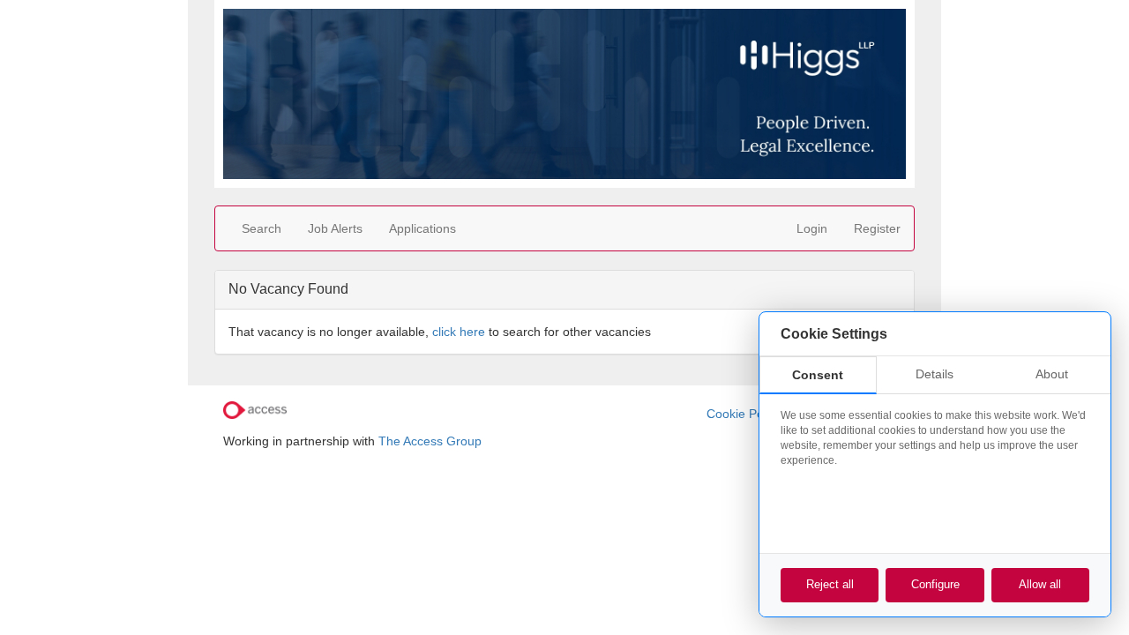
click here (458, 332)
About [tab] (1052, 374)
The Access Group (430, 441)
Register (877, 228)
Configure (935, 584)
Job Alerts (335, 228)
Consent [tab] (817, 375)
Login (811, 228)
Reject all (830, 584)
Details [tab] (934, 374)
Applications (422, 228)
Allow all (1040, 584)
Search (261, 228)
